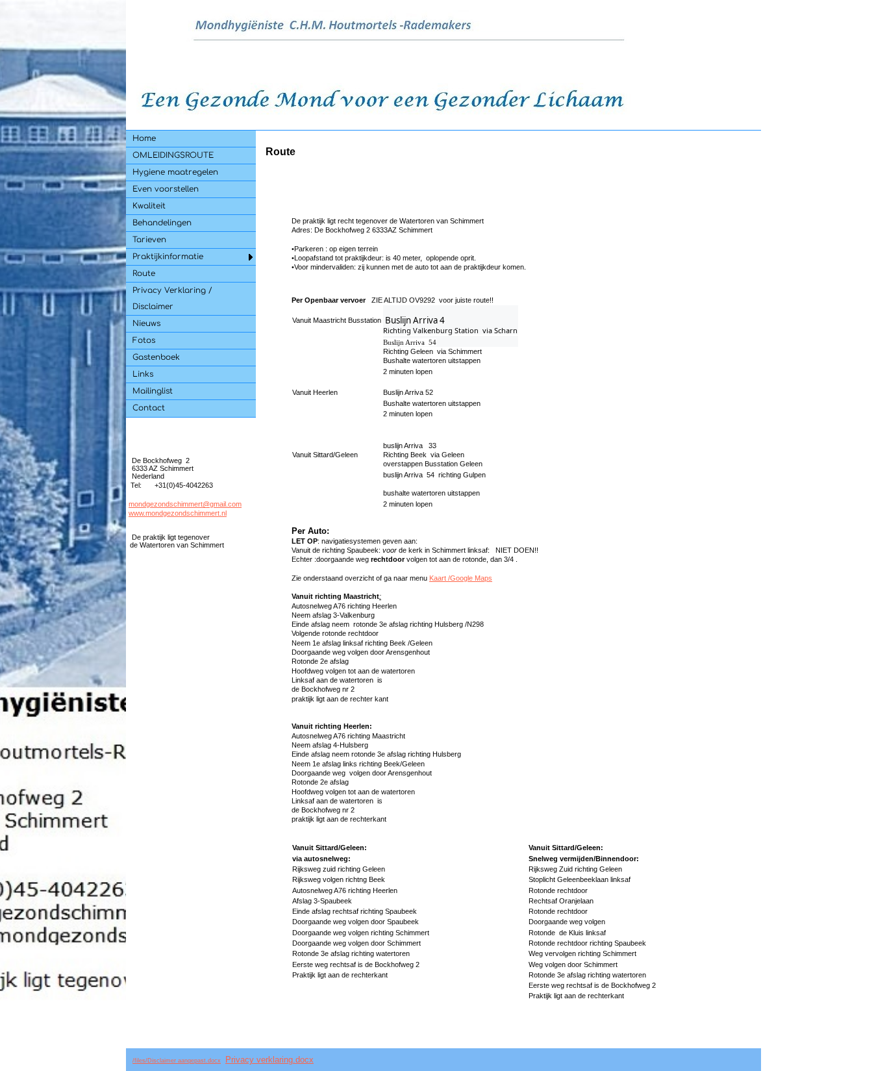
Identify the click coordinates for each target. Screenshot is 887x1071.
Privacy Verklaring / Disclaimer (172, 298)
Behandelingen (162, 222)
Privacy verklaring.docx (269, 1060)
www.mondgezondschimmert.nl (178, 513)
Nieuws (146, 323)
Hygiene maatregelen (175, 172)
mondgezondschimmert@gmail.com (185, 504)
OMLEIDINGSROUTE (173, 155)
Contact (148, 407)
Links (142, 374)
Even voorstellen (165, 189)
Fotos (143, 340)
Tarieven (149, 239)
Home (144, 138)
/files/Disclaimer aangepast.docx (176, 1060)
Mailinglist (152, 391)
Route (143, 273)
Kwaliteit (149, 205)
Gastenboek (156, 357)
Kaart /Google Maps (460, 578)
